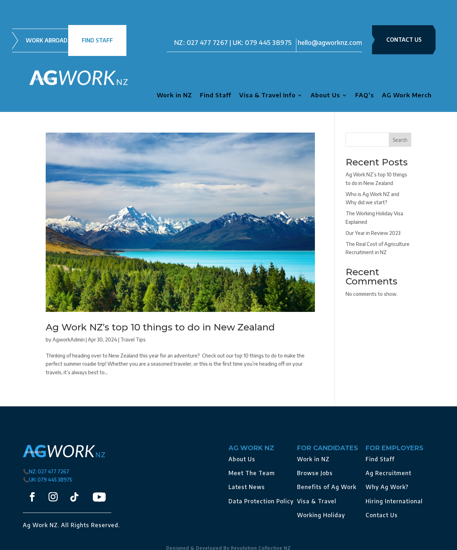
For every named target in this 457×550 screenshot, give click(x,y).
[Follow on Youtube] (99, 497)
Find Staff (215, 96)
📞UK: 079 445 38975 (47, 480)
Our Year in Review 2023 (373, 233)
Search (400, 140)
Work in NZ (174, 96)
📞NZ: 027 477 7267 (46, 471)
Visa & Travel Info (267, 96)
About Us (325, 96)
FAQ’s (364, 96)
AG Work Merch (407, 96)
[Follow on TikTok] (74, 497)
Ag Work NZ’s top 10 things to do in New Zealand (160, 327)
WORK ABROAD (46, 40)
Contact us (404, 39)
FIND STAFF (97, 40)
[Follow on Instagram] (53, 497)
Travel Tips (133, 339)
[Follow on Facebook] (32, 497)
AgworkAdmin (68, 339)
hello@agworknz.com (330, 42)
